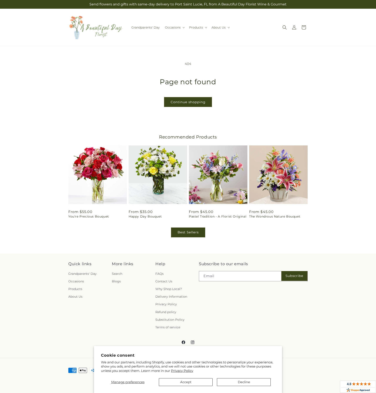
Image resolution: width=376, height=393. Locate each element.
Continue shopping (188, 102)
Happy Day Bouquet (145, 216)
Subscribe (294, 276)
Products (75, 289)
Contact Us (163, 281)
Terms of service (167, 327)
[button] (174, 27)
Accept (185, 382)
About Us (75, 297)
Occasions (76, 281)
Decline (244, 382)
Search (117, 274)
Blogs (116, 281)
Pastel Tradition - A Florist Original (217, 216)
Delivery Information (171, 297)
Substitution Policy (170, 320)
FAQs (159, 274)
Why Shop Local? (168, 289)
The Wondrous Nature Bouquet (274, 216)
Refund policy (165, 312)
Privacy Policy (182, 371)
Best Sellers (188, 232)
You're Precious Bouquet (88, 216)
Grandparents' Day (82, 274)
